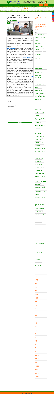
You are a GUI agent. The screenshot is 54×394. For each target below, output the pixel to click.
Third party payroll (38, 104)
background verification (39, 99)
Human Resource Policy (41, 34)
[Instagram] (53, 21)
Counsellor (43, 61)
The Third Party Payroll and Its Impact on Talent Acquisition (41, 18)
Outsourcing (37, 65)
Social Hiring (37, 87)
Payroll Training (37, 269)
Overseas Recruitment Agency (40, 223)
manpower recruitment (39, 81)
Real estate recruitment (39, 146)
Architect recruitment (39, 158)
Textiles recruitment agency (39, 208)
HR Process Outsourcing (39, 78)
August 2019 (36, 344)
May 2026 (36, 319)
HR (35, 34)
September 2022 (37, 355)
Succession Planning (38, 90)
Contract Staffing (38, 261)
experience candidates (38, 111)
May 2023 (36, 315)
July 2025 (36, 340)
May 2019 (36, 309)
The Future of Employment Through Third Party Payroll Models (41, 29)
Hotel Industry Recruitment (39, 214)
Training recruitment (38, 170)
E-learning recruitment (39, 167)
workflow (43, 86)
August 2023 (36, 348)
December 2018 (37, 372)
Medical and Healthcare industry (40, 120)
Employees (37, 49)
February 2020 (36, 283)
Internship (37, 96)
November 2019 (37, 366)
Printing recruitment (38, 184)
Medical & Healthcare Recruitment (40, 181)
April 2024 (36, 305)
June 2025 (36, 330)
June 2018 (36, 322)
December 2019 (37, 373)
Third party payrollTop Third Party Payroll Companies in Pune (40, 267)
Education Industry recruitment (40, 212)
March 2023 (36, 294)
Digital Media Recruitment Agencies (40, 197)
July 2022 (36, 337)
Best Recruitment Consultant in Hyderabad (40, 177)
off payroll (37, 114)
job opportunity (43, 106)
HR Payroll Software (38, 259)
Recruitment (37, 37)
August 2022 (36, 347)
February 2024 (36, 287)
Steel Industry (37, 58)
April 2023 (36, 304)
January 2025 (36, 279)
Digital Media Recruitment (39, 143)
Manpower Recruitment (39, 72)
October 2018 (36, 359)
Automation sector (38, 128)
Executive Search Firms (39, 225)
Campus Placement (38, 80)
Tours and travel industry (39, 123)
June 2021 (36, 326)
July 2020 (36, 334)
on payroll (42, 112)
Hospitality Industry (38, 50)
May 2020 (36, 311)
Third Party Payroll (38, 219)
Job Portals (37, 112)
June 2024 (36, 329)
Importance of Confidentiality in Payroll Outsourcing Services (40, 22)
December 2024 (37, 377)
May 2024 (36, 316)
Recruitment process (38, 67)
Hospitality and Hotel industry (40, 126)
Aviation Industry (38, 129)
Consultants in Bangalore (39, 180)
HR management (37, 86)
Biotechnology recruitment (39, 200)
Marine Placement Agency (39, 203)
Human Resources (38, 54)
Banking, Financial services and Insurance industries (40, 119)
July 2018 (36, 333)
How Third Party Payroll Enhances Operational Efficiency (41, 20)
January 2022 (36, 276)
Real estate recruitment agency (40, 154)
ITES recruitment (38, 161)
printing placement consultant (40, 187)
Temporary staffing (38, 64)
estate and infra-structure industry (39, 131)
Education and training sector (40, 125)
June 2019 (36, 323)
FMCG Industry (37, 183)
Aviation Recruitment (38, 164)
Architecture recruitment (39, 152)
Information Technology (39, 46)
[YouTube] (53, 16)
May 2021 (36, 312)
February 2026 (36, 290)
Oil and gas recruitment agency (40, 151)
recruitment (37, 62)
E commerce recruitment (39, 157)
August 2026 (36, 351)
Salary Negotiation (38, 43)
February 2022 (36, 286)
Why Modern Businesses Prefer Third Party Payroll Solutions (40, 25)
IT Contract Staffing (38, 221)
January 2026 (36, 280)
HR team (42, 114)
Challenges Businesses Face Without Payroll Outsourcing (40, 27)
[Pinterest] (53, 19)
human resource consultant (39, 84)
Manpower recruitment (39, 77)
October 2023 (36, 362)
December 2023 (37, 376)
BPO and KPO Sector (38, 133)
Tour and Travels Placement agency (39, 205)
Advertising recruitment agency (40, 195)
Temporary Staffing (38, 75)
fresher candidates (38, 109)
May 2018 (36, 308)
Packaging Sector (38, 139)
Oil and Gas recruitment (39, 192)
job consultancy (42, 96)
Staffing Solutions (38, 265)
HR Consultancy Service (39, 93)
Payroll (44, 50)
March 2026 (36, 298)
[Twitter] (53, 14)
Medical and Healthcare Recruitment (39, 189)
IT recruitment (37, 145)
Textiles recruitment (38, 201)
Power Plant (37, 61)
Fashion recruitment (38, 211)
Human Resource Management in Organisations (40, 56)
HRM (41, 65)
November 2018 (37, 365)
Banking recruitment (38, 160)
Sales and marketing (38, 59)
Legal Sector (44, 129)
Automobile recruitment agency (40, 155)
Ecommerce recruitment (39, 142)
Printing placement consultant (40, 191)
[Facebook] (53, 12)
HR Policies (37, 108)
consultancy (37, 106)
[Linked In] (53, 17)
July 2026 (36, 341)
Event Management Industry (39, 136)
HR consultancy (37, 83)
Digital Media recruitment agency (40, 148)
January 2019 (36, 273)
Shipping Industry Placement (39, 178)
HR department (37, 115)
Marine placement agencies (39, 149)
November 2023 (37, 369)
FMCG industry (37, 122)
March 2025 (36, 297)
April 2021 (36, 301)
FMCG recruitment (38, 198)
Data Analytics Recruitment (39, 243)
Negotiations (43, 37)
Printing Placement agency (39, 186)
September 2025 (37, 358)
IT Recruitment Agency (38, 239)
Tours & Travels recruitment (39, 173)
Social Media (37, 40)
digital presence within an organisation (39, 70)
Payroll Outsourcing (38, 252)
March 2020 (36, 291)
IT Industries (37, 194)
